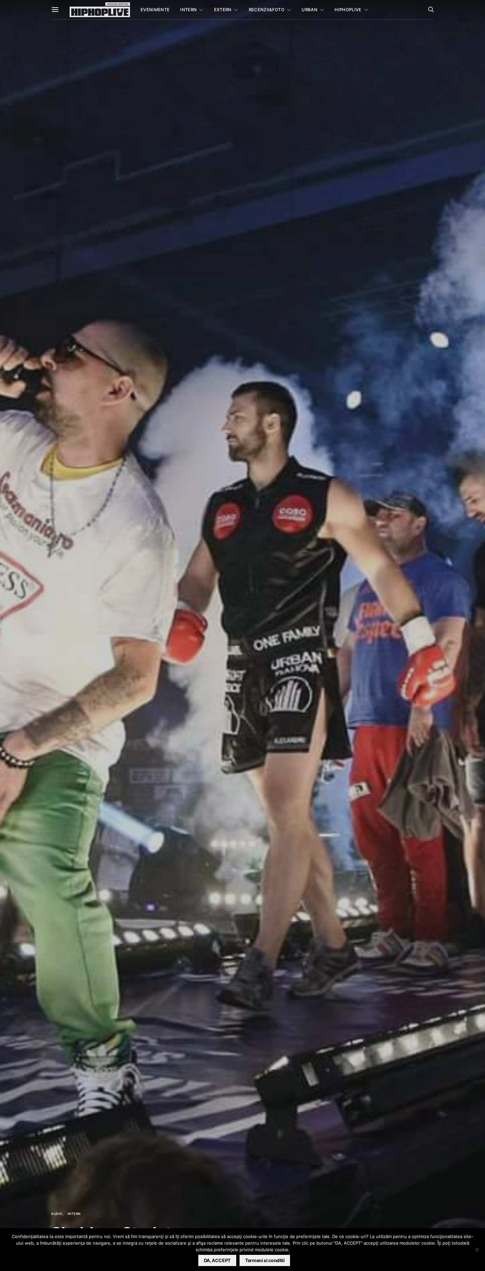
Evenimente (155, 9)
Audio (57, 1214)
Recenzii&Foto (266, 9)
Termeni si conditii (264, 1260)
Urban (309, 9)
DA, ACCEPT (217, 1260)
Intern (188, 9)
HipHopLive (348, 9)
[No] (476, 1249)
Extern (223, 9)
